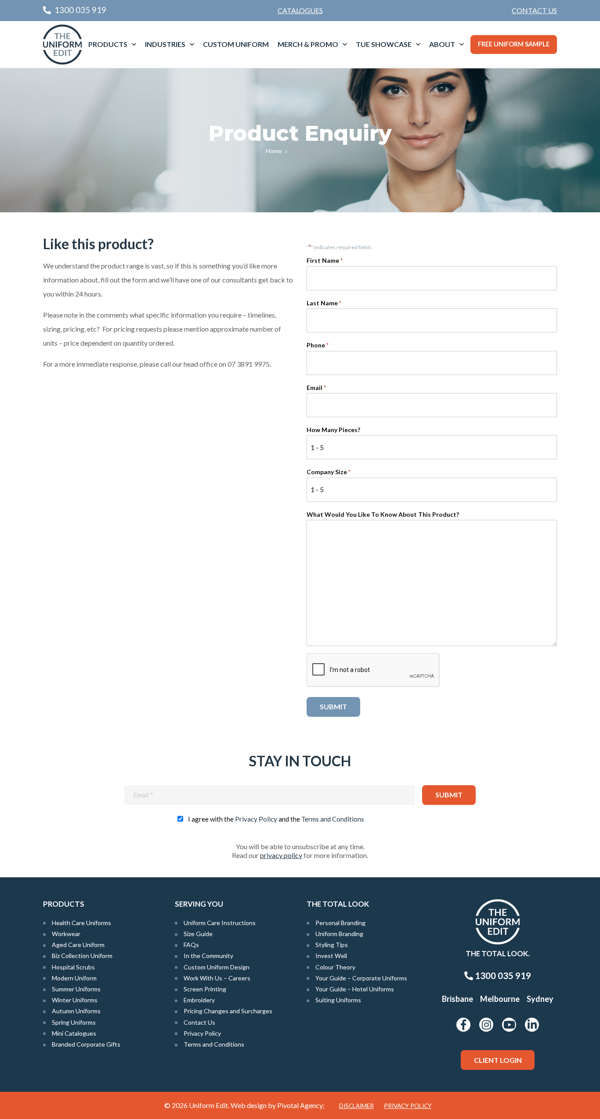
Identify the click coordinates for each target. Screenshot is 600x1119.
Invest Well (331, 955)
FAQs (191, 944)
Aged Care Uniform (78, 944)
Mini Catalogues (74, 1033)
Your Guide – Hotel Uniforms (354, 989)
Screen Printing (205, 989)
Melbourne (500, 999)
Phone (318, 345)
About (442, 44)
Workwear (66, 933)
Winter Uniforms (75, 1000)
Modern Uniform (74, 978)
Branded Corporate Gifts (86, 1044)
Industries (165, 44)
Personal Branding (340, 922)
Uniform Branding (339, 933)
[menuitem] (534, 11)
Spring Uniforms (74, 1022)
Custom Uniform (236, 44)
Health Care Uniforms (81, 922)
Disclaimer (356, 1105)
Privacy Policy (256, 819)
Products (107, 44)
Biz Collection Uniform (82, 955)
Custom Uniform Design (216, 967)
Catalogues (300, 10)
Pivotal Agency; (301, 1105)
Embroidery (199, 1000)
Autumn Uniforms (76, 1011)
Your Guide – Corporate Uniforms (361, 978)
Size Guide (198, 933)
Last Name (324, 303)
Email (316, 387)
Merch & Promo (308, 44)
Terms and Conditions (332, 819)
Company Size (329, 471)
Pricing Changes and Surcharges (228, 1011)
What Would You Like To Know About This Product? (383, 514)
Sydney (540, 999)
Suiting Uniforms (338, 1000)
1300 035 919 (502, 975)
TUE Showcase (384, 44)
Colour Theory (335, 967)
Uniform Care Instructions (220, 922)
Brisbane (457, 999)
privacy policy (281, 855)
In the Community (208, 955)
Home (274, 150)
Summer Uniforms (76, 989)
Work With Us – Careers (217, 978)
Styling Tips (331, 944)
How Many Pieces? (333, 429)
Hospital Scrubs (73, 967)
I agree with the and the (276, 819)
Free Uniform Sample (513, 44)
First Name (325, 260)
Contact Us (534, 10)
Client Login (498, 1060)
